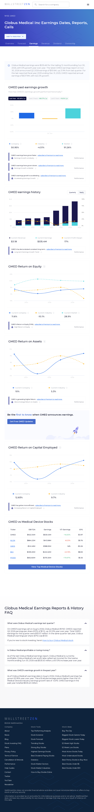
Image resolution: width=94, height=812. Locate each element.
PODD (13, 558)
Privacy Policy (10, 752)
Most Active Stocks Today (72, 752)
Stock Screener (37, 735)
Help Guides (9, 768)
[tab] (9, 43)
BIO (12, 552)
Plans (7, 747)
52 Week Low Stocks (70, 747)
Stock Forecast (37, 739)
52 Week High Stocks (70, 743)
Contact (8, 772)
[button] (47, 623)
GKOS (12, 546)
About (7, 731)
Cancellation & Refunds (14, 760)
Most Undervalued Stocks (72, 756)
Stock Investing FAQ (13, 743)
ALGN (12, 540)
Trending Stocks (37, 743)
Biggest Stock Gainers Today (73, 735)
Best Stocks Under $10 (71, 768)
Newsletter (9, 785)
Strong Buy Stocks (38, 747)
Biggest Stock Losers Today (73, 739)
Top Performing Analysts (41, 731)
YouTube (8, 780)
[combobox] (51, 4)
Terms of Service (11, 756)
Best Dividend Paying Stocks (42, 756)
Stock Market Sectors (39, 764)
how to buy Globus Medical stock (58, 640)
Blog (6, 739)
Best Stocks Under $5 (70, 764)
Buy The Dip (67, 731)
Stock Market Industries (40, 768)
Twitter (7, 776)
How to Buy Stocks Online (41, 772)
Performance (10, 764)
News (7, 735)
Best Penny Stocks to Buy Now (74, 760)
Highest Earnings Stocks (41, 752)
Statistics (34, 760)
